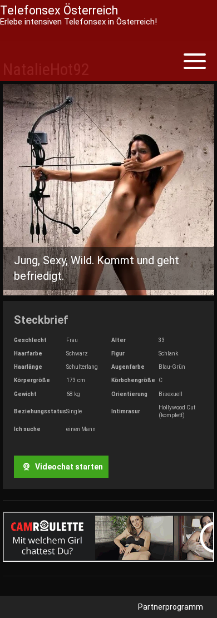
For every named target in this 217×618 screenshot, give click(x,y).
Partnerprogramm (170, 606)
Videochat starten (68, 466)
